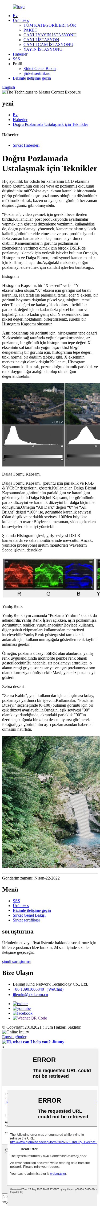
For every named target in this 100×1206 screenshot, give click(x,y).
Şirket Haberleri (26, 145)
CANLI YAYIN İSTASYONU (50, 35)
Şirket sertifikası (36, 73)
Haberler (20, 54)
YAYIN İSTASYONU (42, 49)
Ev (15, 15)
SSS (16, 59)
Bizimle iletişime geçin (32, 78)
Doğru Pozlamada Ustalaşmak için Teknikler (50, 124)
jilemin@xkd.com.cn (30, 994)
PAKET (30, 30)
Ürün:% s (21, 20)
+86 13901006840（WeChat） (39, 989)
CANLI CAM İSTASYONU (48, 44)
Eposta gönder (14, 1036)
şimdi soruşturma (16, 961)
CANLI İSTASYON (41, 39)
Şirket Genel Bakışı (39, 68)
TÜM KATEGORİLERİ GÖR (49, 25)
